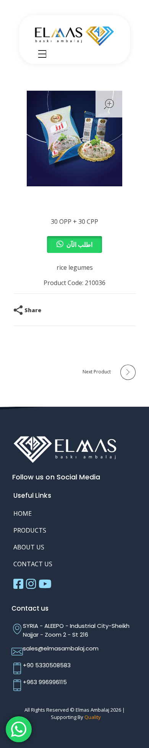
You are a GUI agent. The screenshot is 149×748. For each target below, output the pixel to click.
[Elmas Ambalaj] (74, 35)
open (109, 104)
